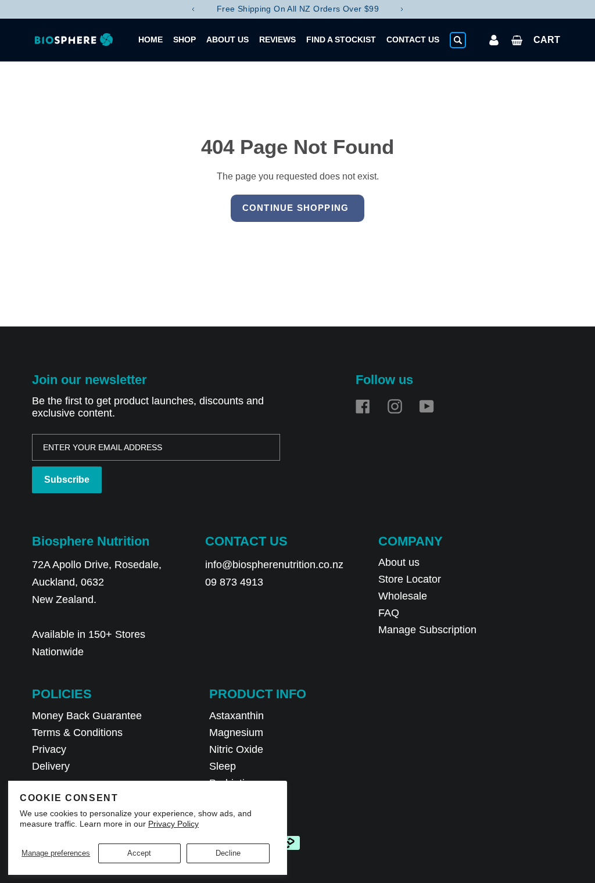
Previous (193, 9)
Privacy (49, 749)
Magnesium (236, 732)
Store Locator (409, 579)
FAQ (388, 613)
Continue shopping (295, 208)
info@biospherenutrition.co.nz (274, 564)
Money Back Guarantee (87, 716)
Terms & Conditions (77, 732)
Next (402, 9)
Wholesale (402, 596)
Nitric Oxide (236, 749)
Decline (228, 853)
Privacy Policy (173, 823)
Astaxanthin (236, 716)
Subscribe (66, 479)
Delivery (51, 766)
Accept (139, 853)
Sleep (222, 766)
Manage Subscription (427, 630)
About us (399, 562)
